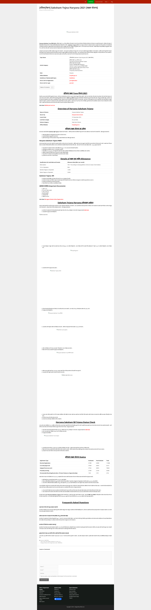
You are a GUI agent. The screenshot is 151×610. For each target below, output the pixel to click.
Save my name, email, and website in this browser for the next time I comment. (59, 576)
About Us (56, 589)
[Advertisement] (75, 21)
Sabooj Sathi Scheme (74, 594)
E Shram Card (72, 589)
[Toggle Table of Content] (51, 87)
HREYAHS (87, 429)
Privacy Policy (57, 593)
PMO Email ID (42, 596)
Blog (112, 1)
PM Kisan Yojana (73, 593)
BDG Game (41, 601)
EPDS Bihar (41, 591)
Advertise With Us (58, 594)
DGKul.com (82, 606)
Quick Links (57, 587)
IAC (85, 1)
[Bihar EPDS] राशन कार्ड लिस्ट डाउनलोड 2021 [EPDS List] (50, 541)
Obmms (41, 593)
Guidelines (72, 78)
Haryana (42, 540)
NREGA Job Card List (50, 105)
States (106, 1)
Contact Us (56, 591)
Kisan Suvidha (72, 591)
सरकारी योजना (90, 1)
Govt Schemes (73, 587)
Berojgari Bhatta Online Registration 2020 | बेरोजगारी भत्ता (51, 542)
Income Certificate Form (45, 594)
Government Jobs (99, 1)
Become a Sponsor (58, 596)
